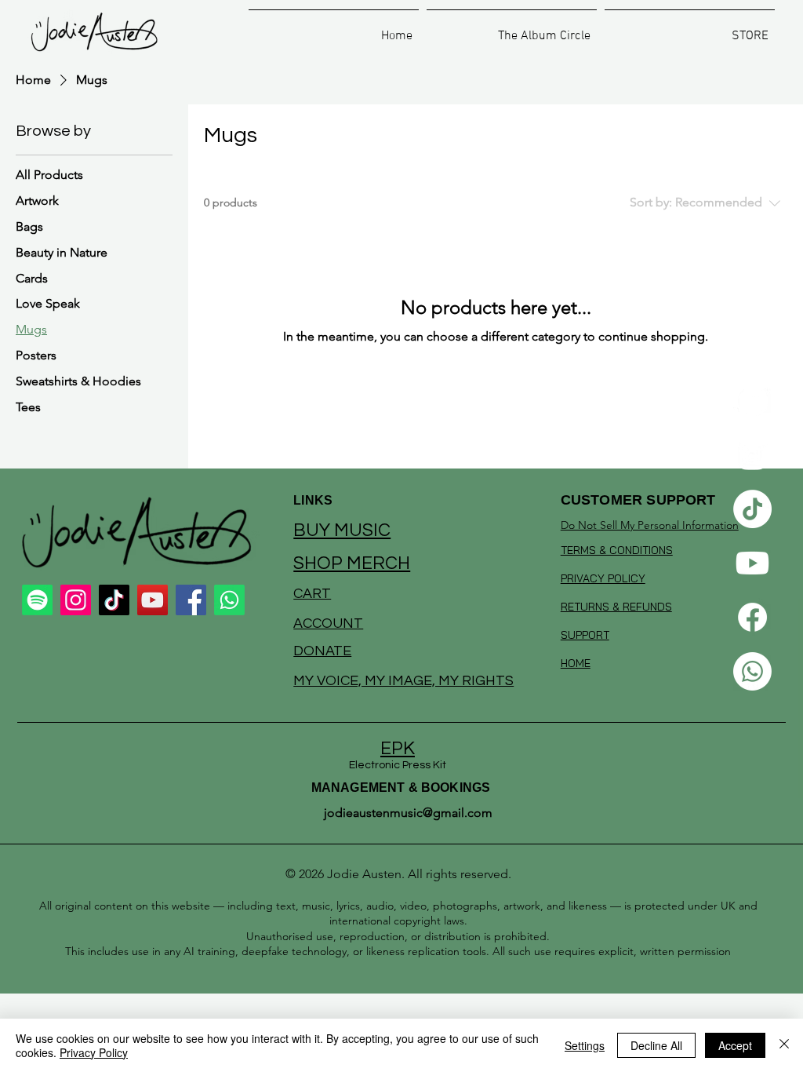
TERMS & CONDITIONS (617, 550)
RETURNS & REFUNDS (616, 607)
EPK (397, 748)
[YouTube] (152, 600)
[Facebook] (752, 617)
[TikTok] (752, 509)
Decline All (656, 1045)
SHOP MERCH (351, 563)
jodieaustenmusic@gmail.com (408, 812)
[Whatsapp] (752, 671)
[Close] (784, 1045)
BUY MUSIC (342, 530)
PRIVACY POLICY (603, 578)
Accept (735, 1045)
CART (312, 593)
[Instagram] (752, 455)
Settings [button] (585, 1045)
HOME (575, 663)
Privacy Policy (94, 1052)
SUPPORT (585, 635)
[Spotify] (752, 400)
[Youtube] (752, 563)
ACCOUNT (328, 623)
